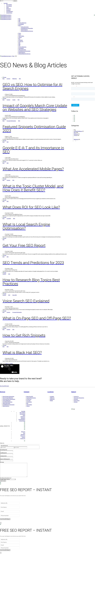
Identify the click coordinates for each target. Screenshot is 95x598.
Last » (11, 363)
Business (76, 134)
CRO (19, 21)
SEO (19, 18)
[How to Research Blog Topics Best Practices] (4, 272)
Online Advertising (24, 26)
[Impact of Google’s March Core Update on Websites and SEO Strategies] (4, 98)
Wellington (52, 397)
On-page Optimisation (11, 120)
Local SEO (9, 218)
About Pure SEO (29, 396)
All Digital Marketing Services (27, 31)
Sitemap (75, 401)
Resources (23, 435)
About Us (23, 431)
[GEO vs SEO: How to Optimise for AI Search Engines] (4, 77)
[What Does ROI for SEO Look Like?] (4, 200)
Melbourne (52, 399)
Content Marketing (22, 22)
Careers (20, 37)
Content (8, 78)
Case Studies (21, 36)
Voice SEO (14, 295)
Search (15, 0)
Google (13, 99)
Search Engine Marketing (8, 397)
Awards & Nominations (31, 397)
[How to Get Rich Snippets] (4, 328)
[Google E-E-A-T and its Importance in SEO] (4, 140)
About (19, 34)
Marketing (14, 78)
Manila (51, 400)
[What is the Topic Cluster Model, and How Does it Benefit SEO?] (4, 178)
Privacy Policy (77, 400)
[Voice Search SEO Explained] (4, 293)
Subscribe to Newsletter (79, 397)
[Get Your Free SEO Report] (4, 238)
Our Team (28, 400)
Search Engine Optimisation (8, 396)
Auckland (52, 396)
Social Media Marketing (7, 401)
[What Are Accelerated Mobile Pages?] (4, 161)
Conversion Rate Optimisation (9, 399)
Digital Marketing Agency (6, 56)
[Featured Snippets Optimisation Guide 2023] (4, 119)
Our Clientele (29, 401)
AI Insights (20, 40)
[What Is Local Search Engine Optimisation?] (4, 217)
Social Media (21, 24)
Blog (19, 38)
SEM (19, 20)
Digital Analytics (24, 29)
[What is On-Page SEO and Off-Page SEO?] (4, 310)
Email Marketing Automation (27, 28)
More (19, 25)
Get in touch (3, 480)
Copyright (76, 399)
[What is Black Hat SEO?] (4, 345)
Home (19, 33)
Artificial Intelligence (78, 131)
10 (8, 363)
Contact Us (20, 41)
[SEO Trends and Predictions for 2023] (4, 255)
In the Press (28, 399)
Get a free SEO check (4, 385)
